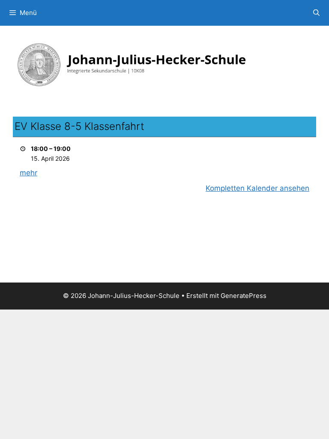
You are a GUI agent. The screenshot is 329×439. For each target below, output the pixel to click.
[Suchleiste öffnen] (316, 13)
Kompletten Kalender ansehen (257, 188)
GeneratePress (243, 296)
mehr (28, 172)
